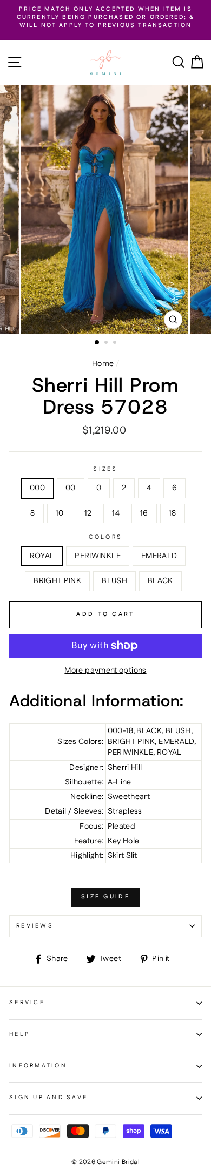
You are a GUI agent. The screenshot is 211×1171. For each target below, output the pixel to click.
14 (116, 513)
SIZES (105, 469)
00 (70, 488)
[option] (105, 17)
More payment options (105, 670)
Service (27, 1002)
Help (19, 1034)
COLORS (106, 537)
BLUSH (114, 581)
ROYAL (42, 556)
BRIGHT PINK (57, 581)
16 (144, 513)
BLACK (160, 581)
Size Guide (105, 896)
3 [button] (115, 343)
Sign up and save (48, 1097)
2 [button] (107, 343)
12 (88, 513)
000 (37, 488)
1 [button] (97, 343)
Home (103, 363)
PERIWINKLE (98, 556)
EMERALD (159, 556)
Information (38, 1065)
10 (60, 513)
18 (172, 513)
